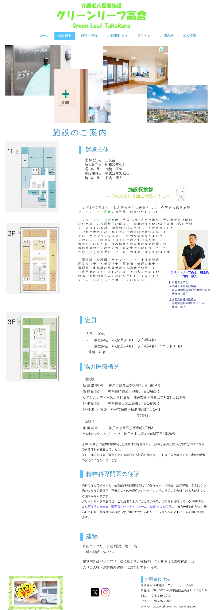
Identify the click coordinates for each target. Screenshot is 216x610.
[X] (95, 592)
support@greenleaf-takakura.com (175, 606)
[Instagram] (105, 592)
